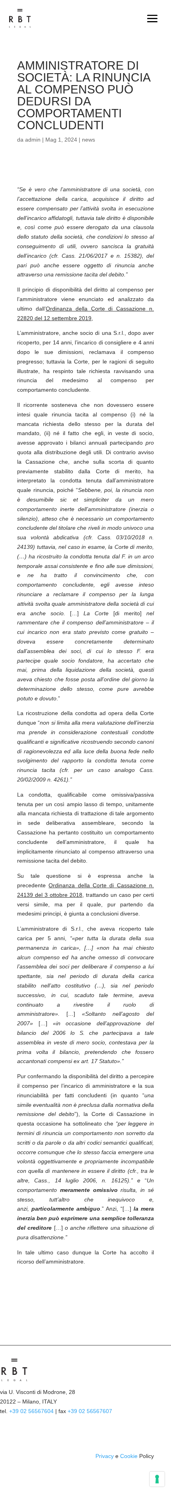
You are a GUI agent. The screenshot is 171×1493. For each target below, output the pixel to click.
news (88, 139)
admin (33, 139)
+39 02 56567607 (90, 1411)
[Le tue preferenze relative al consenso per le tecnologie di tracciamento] (157, 1479)
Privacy (104, 1456)
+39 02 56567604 (31, 1411)
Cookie (129, 1456)
